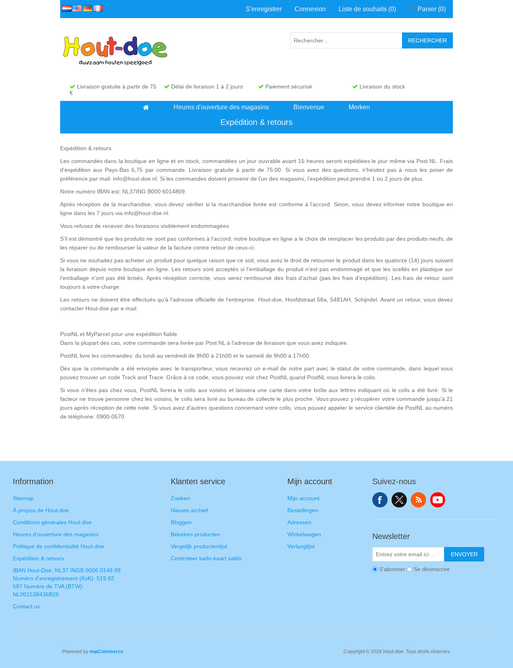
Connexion (310, 9)
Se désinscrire (432, 569)
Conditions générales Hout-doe (52, 522)
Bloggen (181, 522)
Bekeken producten (195, 534)
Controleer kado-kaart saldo (206, 558)
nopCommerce (106, 651)
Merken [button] (359, 107)
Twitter (399, 499)
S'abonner (392, 569)
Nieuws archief (189, 510)
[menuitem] (146, 107)
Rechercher (427, 40)
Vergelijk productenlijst (199, 546)
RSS (418, 499)
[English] (76, 8)
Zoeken (180, 498)
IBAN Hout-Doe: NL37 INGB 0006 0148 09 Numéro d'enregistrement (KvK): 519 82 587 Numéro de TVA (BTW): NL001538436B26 (67, 582)
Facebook (380, 499)
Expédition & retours (38, 558)
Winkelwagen (304, 534)
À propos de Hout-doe (41, 510)
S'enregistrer (264, 9)
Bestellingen (302, 510)
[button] (146, 107)
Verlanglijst (301, 546)
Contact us (26, 606)
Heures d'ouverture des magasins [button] (221, 107)
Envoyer (464, 554)
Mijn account (303, 498)
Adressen (299, 522)
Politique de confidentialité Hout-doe (58, 546)
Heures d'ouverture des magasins (56, 534)
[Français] (96, 8)
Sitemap (23, 498)
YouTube (437, 499)
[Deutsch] (86, 8)
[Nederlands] (65, 8)
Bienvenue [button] (308, 107)
